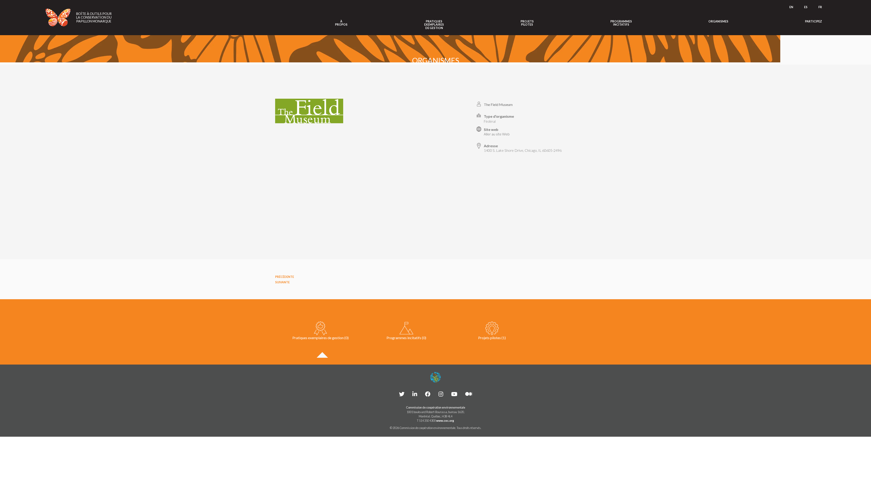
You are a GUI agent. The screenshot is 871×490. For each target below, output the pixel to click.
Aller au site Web (497, 134)
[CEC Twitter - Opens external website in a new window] (401, 394)
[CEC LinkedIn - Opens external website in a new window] (415, 394)
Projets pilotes (527, 23)
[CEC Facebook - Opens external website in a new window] (427, 394)
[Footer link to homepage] (435, 377)
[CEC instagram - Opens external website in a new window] (441, 394)
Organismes (718, 21)
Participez (813, 21)
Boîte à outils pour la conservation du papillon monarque (94, 17)
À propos (341, 23)
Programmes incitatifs (621, 23)
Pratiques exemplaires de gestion (434, 25)
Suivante (282, 282)
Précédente (284, 277)
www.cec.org (445, 420)
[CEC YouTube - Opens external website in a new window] (454, 394)
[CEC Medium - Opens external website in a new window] (469, 394)
